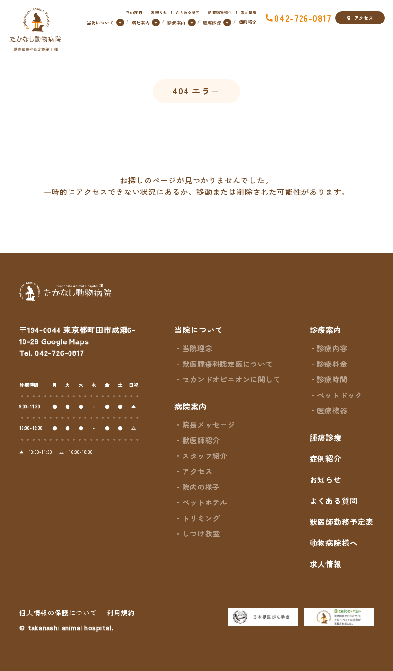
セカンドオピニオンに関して (231, 379)
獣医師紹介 (201, 440)
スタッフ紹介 (205, 456)
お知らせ (159, 12)
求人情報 (249, 12)
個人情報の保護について (58, 612)
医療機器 (332, 410)
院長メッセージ (208, 425)
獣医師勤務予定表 (342, 521)
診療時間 (332, 379)
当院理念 (197, 348)
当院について (198, 329)
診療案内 (326, 329)
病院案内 (190, 406)
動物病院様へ (220, 12)
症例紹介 (248, 21)
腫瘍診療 (326, 437)
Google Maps (65, 341)
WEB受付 (134, 12)
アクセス (363, 17)
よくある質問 (187, 12)
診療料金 (332, 364)
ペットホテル (205, 502)
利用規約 (121, 612)
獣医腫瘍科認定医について (227, 364)
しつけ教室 (201, 533)
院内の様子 (201, 487)
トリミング (201, 518)
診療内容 (332, 348)
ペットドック (339, 395)
